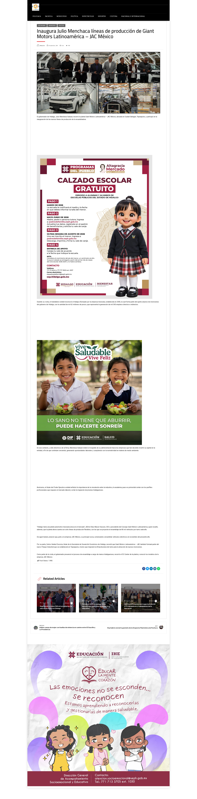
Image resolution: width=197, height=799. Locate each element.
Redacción (42, 45)
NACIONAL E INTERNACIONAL (133, 16)
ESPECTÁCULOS (88, 16)
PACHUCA (49, 16)
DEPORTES (102, 16)
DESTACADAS (41, 25)
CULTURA (113, 16)
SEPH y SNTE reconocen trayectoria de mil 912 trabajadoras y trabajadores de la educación (139, 606)
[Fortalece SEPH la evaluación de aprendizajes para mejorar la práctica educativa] (98, 598)
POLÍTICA (74, 16)
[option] (98, 82)
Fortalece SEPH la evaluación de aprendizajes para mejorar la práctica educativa (96, 606)
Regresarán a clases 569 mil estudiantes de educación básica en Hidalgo (56, 607)
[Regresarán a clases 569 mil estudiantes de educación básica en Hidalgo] (56, 598)
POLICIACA (37, 16)
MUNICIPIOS (62, 16)
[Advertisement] (98, 136)
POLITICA (61, 25)
